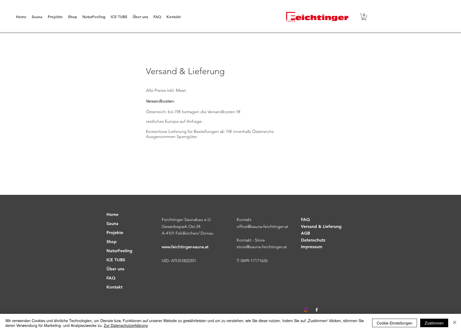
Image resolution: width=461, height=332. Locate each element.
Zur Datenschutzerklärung (126, 325)
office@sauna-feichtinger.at (262, 226)
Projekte (114, 232)
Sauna (112, 223)
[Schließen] (454, 323)
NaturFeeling (119, 250)
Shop (111, 241)
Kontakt (114, 287)
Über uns (115, 268)
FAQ (111, 277)
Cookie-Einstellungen (394, 323)
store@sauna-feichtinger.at (262, 246)
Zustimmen (434, 323)
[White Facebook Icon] (316, 310)
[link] (364, 16)
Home (112, 214)
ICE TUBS (115, 259)
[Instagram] (306, 310)
